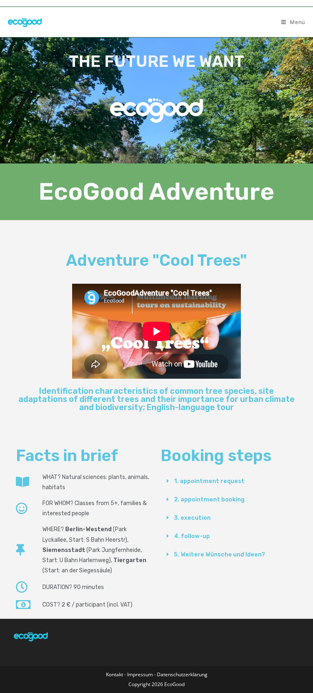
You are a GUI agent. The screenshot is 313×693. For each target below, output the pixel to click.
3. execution (192, 517)
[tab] (229, 481)
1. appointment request (209, 481)
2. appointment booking (209, 499)
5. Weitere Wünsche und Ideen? (219, 554)
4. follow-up (192, 536)
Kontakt (114, 674)
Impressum (140, 674)
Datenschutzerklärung (182, 674)
